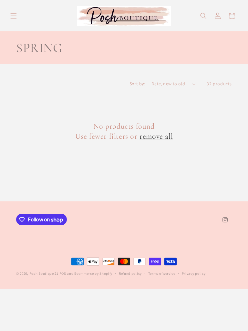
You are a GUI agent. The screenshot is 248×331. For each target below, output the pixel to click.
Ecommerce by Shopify (93, 273)
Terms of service (161, 273)
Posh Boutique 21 (43, 273)
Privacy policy (194, 273)
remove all (156, 136)
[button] (13, 16)
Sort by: (137, 84)
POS (62, 273)
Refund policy (130, 273)
